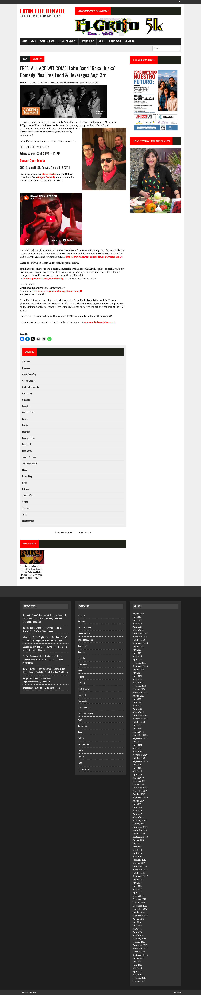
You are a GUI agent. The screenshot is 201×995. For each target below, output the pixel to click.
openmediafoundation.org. (100, 322)
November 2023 (140, 692)
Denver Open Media (39, 82)
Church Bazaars (28, 380)
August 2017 (138, 879)
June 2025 (137, 653)
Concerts (26, 399)
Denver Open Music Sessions (64, 82)
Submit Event (115, 41)
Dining (102, 41)
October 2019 (139, 794)
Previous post (64, 532)
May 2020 (137, 771)
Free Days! (26, 444)
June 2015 (137, 964)
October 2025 (139, 640)
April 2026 (137, 626)
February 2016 (139, 938)
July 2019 (137, 804)
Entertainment (87, 41)
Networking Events (67, 41)
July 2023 (137, 699)
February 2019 (139, 820)
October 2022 (139, 722)
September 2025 (140, 643)
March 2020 (138, 777)
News (33, 41)
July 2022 (137, 725)
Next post (83, 532)
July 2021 (137, 741)
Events (25, 419)
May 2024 (137, 679)
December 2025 (140, 633)
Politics (25, 489)
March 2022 (138, 731)
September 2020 (140, 761)
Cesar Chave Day (29, 374)
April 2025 (137, 659)
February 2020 (139, 781)
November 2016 (140, 909)
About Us (129, 41)
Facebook (177, 992)
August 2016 (138, 918)
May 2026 (137, 623)
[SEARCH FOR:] (166, 48)
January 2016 (139, 941)
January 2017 (139, 902)
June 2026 (137, 620)
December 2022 (140, 715)
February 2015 (139, 978)
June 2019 (137, 807)
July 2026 (137, 617)
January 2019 (139, 823)
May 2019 (137, 810)
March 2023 (138, 712)
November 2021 (140, 735)
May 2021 (137, 748)
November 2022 (140, 718)
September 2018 (140, 836)
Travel (24, 514)
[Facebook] (179, 2)
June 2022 (137, 728)
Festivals (26, 431)
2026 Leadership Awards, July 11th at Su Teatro (41, 687)
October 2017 (139, 873)
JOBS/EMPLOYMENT (30, 463)
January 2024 (139, 689)
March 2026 (138, 630)
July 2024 (137, 672)
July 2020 (137, 764)
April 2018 (137, 853)
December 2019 (140, 787)
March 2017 (138, 896)
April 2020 (137, 774)
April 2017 (137, 892)
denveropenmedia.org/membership (43, 278)
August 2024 (138, 669)
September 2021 (140, 738)
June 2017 (137, 886)
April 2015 (137, 971)
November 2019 (140, 790)
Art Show (26, 361)
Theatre (25, 508)
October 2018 (139, 833)
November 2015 (140, 948)
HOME (24, 41)
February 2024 (139, 685)
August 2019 (138, 800)
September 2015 (140, 955)
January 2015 (139, 981)
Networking (27, 476)
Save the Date (28, 495)
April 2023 (137, 708)
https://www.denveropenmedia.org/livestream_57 (94, 256)
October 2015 (139, 951)
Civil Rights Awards (30, 387)
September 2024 (140, 666)
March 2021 (138, 751)
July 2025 (137, 649)
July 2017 (137, 882)
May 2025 (137, 656)
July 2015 (137, 961)
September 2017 (140, 876)
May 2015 (137, 968)
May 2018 (137, 850)
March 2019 (138, 817)
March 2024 (138, 682)
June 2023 (137, 702)
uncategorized (28, 520)
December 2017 (140, 866)
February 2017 (139, 899)
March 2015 (138, 974)
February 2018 (139, 859)
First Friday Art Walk (90, 82)
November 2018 (140, 830)
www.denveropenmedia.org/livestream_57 (58, 291)
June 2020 (137, 768)
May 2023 (137, 705)
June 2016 (137, 925)
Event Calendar (47, 41)
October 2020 (139, 758)
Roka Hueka (49, 173)
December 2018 (140, 827)
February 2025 (139, 663)
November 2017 (140, 869)
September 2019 (140, 797)
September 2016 (140, 915)
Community (27, 393)
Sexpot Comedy (46, 177)
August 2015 (138, 958)
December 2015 (140, 945)
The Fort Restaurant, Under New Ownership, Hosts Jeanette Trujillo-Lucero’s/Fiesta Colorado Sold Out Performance (43, 659)
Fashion (25, 425)
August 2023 (138, 695)
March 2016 (138, 935)
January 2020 (139, 784)
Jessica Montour (29, 457)
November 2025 (140, 636)
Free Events (27, 450)
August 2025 (138, 646)
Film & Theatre (28, 438)
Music (24, 470)
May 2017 (137, 889)
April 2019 (137, 813)
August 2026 (138, 613)
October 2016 (139, 912)
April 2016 (137, 932)
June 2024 (137, 676)
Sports (25, 501)
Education (26, 406)
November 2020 (140, 754)
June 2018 (137, 846)
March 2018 (138, 856)
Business (26, 368)
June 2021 (137, 745)
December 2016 (140, 905)
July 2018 (137, 843)
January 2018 (139, 863)
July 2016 (137, 922)
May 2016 (137, 928)
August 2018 (138, 840)
